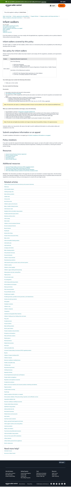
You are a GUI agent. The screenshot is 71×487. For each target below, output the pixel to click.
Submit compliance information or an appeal (12, 28)
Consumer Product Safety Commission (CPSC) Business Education (20, 169)
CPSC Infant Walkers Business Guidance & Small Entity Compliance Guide (22, 170)
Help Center (54, 474)
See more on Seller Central (9, 453)
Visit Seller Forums (8, 450)
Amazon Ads (23, 476)
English (62, 462)
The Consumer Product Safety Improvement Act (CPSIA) (18, 168)
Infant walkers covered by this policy (11, 25)
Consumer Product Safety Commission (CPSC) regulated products (20, 166)
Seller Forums (55, 473)
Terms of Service (22, 483)
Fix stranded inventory (10, 156)
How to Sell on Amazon (10, 473)
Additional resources (7, 32)
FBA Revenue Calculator (41, 473)
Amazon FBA (23, 474)
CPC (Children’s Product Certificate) (13, 93)
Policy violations (6, 29)
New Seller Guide (9, 474)
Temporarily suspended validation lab (27, 111)
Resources (5, 30)
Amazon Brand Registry (26, 473)
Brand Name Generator (41, 474)
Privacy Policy (29, 483)
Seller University (55, 476)
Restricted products (10, 157)
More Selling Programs (25, 477)
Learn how (43, 1)
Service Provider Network (11, 159)
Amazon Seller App (40, 476)
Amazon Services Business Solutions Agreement (16, 154)
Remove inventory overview (12, 155)
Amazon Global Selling (10, 476)
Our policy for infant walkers (9, 27)
